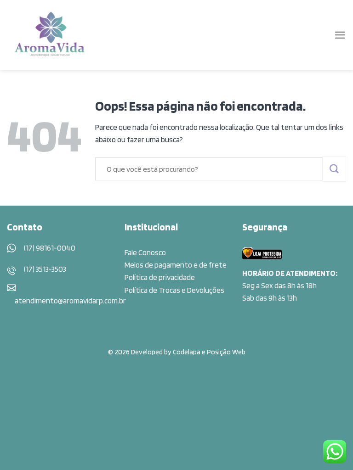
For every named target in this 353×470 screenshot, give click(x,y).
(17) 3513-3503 (45, 269)
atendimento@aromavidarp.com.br (70, 300)
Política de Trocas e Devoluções (174, 290)
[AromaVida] (50, 35)
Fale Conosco (145, 252)
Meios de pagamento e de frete (176, 264)
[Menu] (340, 35)
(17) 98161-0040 (49, 247)
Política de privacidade (160, 277)
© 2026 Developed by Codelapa (154, 351)
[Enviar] (334, 168)
